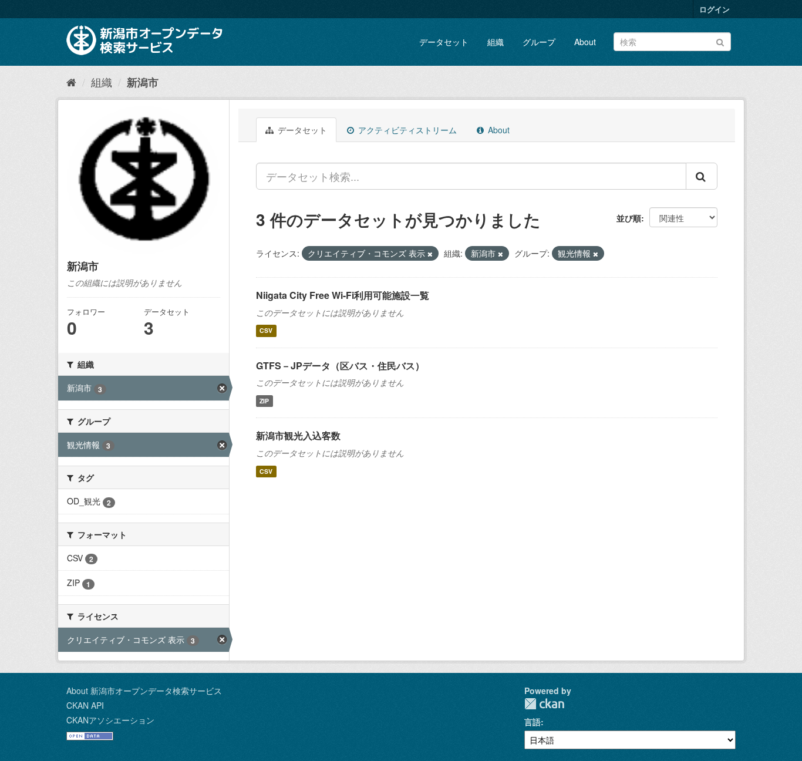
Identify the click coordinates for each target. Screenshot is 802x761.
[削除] (430, 253)
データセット (444, 42)
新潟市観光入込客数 (298, 435)
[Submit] (720, 41)
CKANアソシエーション (110, 720)
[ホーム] (71, 81)
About (585, 42)
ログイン (714, 9)
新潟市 (143, 82)
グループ (539, 42)
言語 (532, 722)
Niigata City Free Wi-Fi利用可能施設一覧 (342, 295)
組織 (495, 42)
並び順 (628, 218)
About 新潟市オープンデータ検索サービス (144, 690)
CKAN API (85, 705)
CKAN (544, 704)
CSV (266, 330)
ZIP (264, 400)
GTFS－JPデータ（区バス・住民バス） (340, 365)
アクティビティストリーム (406, 130)
